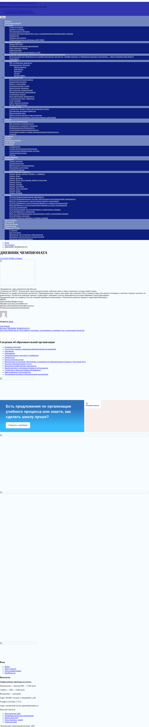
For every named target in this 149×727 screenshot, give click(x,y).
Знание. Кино (14, 176)
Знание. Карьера (15, 178)
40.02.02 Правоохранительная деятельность (26, 197)
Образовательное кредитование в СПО (24, 53)
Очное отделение (16, 27)
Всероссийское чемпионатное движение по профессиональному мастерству (35, 55)
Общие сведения (16, 161)
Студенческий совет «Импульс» (22, 99)
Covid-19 (12, 134)
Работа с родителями (17, 84)
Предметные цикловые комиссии (22, 111)
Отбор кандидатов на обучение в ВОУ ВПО (26, 40)
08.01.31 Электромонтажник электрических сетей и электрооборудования (38, 214)
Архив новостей (11, 157)
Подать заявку (19, 76)
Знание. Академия (16, 187)
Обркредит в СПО (12, 228)
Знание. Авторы (15, 184)
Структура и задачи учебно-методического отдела (29, 109)
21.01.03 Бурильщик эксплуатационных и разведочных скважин (35, 210)
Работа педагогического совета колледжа (25, 115)
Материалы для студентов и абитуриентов (26, 235)
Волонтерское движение (19, 88)
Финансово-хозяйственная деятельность (21, 366)
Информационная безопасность (21, 128)
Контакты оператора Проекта (21, 239)
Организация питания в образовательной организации (26, 374)
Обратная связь (15, 50)
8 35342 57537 (10, 11)
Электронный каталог (18, 153)
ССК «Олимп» (15, 101)
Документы (18, 69)
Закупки (8, 138)
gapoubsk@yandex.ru (24, 11)
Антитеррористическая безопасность (24, 130)
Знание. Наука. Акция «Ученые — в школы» (27, 174)
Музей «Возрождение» (18, 105)
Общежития (14, 36)
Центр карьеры (11, 220)
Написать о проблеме (18, 425)
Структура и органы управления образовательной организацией (30, 349)
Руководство (10, 357)
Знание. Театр (14, 191)
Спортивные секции (17, 94)
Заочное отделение (16, 29)
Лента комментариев (13, 671)
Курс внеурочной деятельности (21, 96)
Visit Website (5, 326)
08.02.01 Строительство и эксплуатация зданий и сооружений (34, 201)
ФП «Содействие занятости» (20, 63)
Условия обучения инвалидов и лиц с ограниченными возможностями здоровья (41, 34)
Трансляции (14, 59)
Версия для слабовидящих (16, 336)
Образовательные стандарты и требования (21, 355)
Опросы (8, 195)
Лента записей (10, 669)
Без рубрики (17, 258)
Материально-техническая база (21, 166)
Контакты (18, 71)
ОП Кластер (9, 222)
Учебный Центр (11, 61)
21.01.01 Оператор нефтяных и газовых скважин (28, 218)
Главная (8, 21)
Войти (7, 667)
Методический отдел (13, 107)
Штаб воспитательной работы (21, 80)
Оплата (17, 73)
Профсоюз (9, 136)
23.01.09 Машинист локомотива (22, 212)
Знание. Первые (15, 193)
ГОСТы (12, 155)
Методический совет (17, 113)
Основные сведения (13, 347)
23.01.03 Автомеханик (18, 207)
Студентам (9, 25)
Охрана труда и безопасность (16, 122)
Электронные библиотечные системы (24, 151)
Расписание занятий (13, 140)
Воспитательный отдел (14, 78)
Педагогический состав (14, 360)
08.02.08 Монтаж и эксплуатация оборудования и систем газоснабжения (38, 205)
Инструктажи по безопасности (21, 124)
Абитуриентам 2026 (12, 42)
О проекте (13, 230)
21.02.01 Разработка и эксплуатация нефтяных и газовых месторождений (38, 203)
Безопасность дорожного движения (23, 126)
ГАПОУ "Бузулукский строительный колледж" (18, 3)
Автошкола (9, 159)
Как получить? (15, 233)
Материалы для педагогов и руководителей (26, 237)
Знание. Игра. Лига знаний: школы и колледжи (28, 180)
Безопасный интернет (18, 82)
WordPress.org (10, 673)
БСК (10, 258)
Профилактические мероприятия (22, 92)
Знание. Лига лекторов (18, 189)
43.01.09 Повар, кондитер (19, 216)
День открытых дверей (18, 48)
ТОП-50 (8, 120)
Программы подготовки (19, 168)
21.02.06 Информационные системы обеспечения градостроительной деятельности (42, 199)
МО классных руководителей (21, 90)
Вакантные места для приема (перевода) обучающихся (26, 368)
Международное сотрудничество (18, 372)
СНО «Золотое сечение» (19, 103)
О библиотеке (14, 147)
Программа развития (13, 23)
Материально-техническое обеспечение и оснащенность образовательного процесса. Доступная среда (45, 362)
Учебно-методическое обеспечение (23, 149)
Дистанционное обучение (19, 32)
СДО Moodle (10, 143)
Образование (10, 353)
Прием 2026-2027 (16, 44)
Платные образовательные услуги (18, 364)
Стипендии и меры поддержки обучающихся (23, 370)
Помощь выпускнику (17, 38)
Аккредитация (10, 226)
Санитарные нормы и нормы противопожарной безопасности (34, 132)
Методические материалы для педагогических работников (32, 117)
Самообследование (16, 170)
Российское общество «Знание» (17, 172)
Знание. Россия (15, 182)
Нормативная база (16, 163)
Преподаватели (20, 67)
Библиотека (9, 145)
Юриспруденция (11, 224)
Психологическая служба (19, 86)
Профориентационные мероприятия (23, 46)
